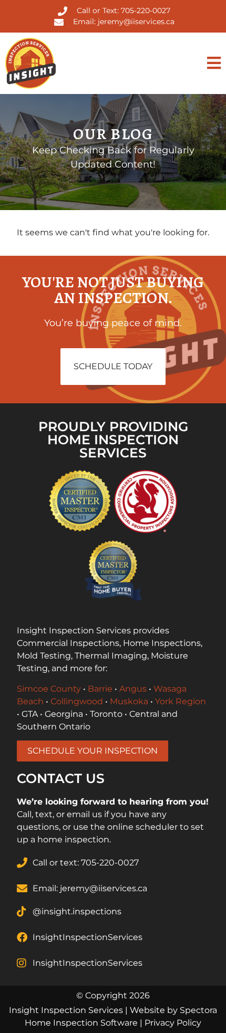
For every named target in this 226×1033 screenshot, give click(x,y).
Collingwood (76, 701)
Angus (133, 689)
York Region (180, 701)
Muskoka (129, 701)
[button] (169, 63)
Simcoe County (49, 689)
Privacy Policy (173, 1023)
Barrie (100, 689)
